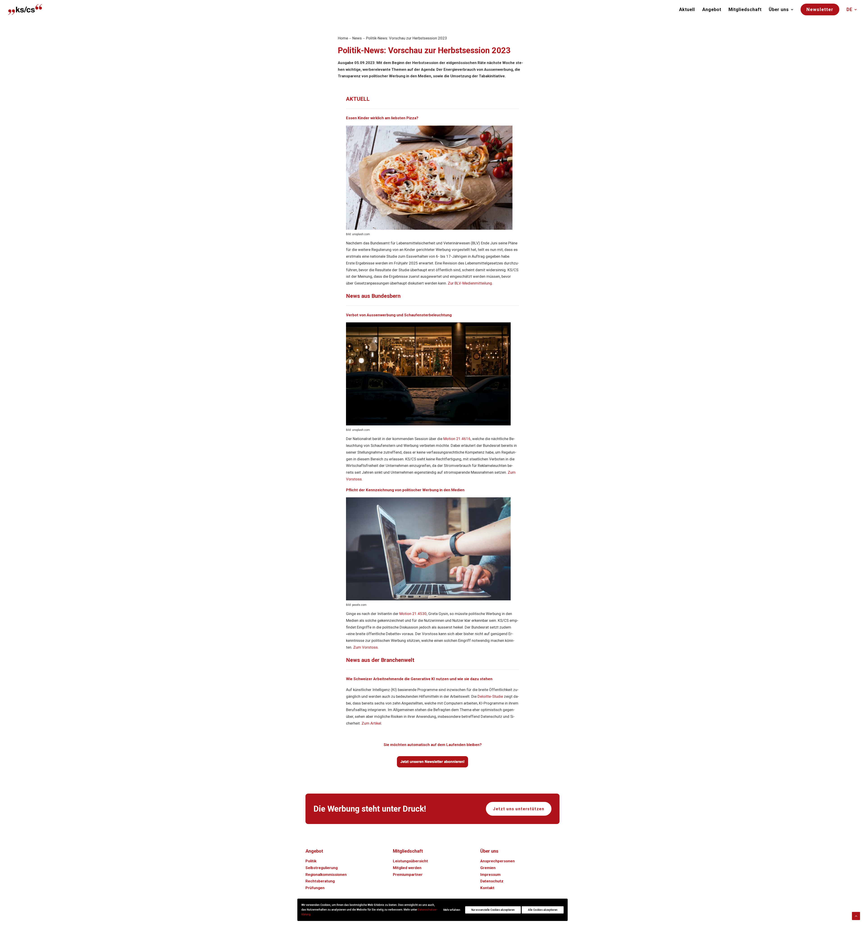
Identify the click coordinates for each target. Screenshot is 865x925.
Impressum (490, 874)
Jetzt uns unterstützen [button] (518, 808)
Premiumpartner (408, 874)
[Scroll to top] (856, 915)
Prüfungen (315, 888)
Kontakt (487, 888)
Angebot (711, 9)
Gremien (488, 867)
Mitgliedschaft (745, 9)
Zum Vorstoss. (366, 647)
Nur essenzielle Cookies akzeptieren (493, 909)
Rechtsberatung (320, 881)
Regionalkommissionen (326, 874)
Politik (310, 861)
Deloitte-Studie (490, 696)
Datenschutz (491, 881)
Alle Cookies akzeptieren (543, 909)
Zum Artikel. (372, 723)
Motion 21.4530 (413, 613)
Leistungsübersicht (410, 861)
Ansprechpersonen (497, 861)
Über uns (779, 9)
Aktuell (687, 9)
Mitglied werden (407, 867)
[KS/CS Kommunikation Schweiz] (25, 9)
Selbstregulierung (321, 867)
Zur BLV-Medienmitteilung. (470, 283)
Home (343, 38)
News (357, 38)
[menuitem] (688, 9)
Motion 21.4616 (457, 438)
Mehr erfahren (451, 909)
